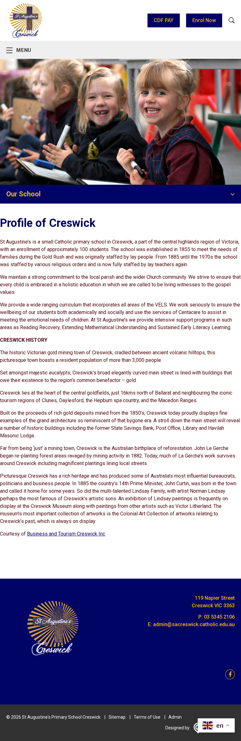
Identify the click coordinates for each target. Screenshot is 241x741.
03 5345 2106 (219, 617)
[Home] (53, 659)
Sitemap (117, 717)
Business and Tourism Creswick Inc (66, 534)
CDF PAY (164, 20)
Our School (23, 194)
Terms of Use (147, 717)
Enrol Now (204, 20)
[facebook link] (228, 675)
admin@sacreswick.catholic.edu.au (194, 624)
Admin (175, 717)
